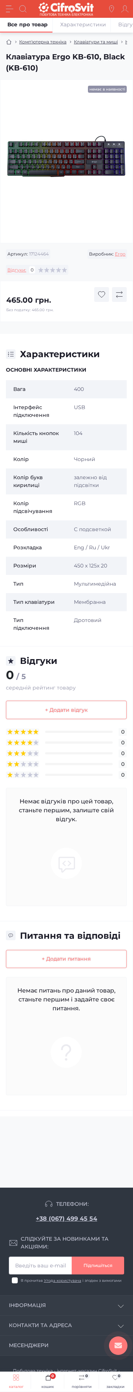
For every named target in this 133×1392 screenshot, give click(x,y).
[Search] (23, 9)
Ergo (120, 254)
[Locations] (111, 9)
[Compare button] (119, 294)
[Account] (125, 9)
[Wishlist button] (101, 294)
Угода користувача (62, 1280)
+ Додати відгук (66, 710)
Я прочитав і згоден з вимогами (71, 1280)
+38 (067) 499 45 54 (66, 1218)
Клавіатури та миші (96, 42)
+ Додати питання (66, 958)
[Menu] (9, 9)
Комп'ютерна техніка (42, 42)
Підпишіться (97, 1265)
